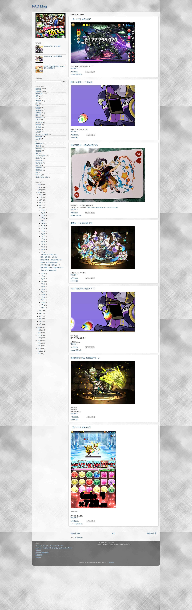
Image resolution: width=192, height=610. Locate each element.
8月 (40, 205)
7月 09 (43, 286)
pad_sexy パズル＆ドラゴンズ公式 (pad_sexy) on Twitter (54, 548)
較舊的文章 (151, 533)
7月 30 (43, 213)
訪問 (37, 172)
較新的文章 (75, 533)
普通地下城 (39, 167)
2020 (39, 332)
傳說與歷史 (39, 136)
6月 (40, 311)
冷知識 (38, 105)
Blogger (111, 562)
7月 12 (43, 279)
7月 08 (43, 289)
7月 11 (43, 281)
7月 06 (43, 294)
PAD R (38, 120)
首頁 (113, 533)
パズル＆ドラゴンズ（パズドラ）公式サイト (50, 545)
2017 (39, 340)
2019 (39, 335)
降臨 (37, 153)
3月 (40, 319)
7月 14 (43, 273)
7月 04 (43, 300)
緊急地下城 (39, 144)
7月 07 (43, 292)
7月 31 (43, 210)
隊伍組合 (38, 110)
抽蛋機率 (38, 101)
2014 (39, 348)
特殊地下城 (39, 122)
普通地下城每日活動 (42, 177)
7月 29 (43, 215)
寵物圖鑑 (38, 91)
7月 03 (43, 302)
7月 (40, 208)
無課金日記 (79, 74)
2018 (39, 338)
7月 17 (43, 247)
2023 (39, 192)
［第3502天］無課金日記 (81, 427)
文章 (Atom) (79, 537)
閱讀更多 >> (74, 68)
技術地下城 (39, 148)
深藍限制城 (39, 170)
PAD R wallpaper (41, 156)
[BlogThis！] (88, 72)
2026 (39, 184)
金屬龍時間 (39, 555)
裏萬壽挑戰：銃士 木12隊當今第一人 (85, 358)
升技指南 (38, 127)
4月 (40, 316)
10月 (41, 200)
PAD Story (39, 175)
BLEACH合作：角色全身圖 (52, 46)
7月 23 (43, 231)
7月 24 (43, 228)
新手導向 (38, 113)
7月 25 (43, 226)
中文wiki (38, 557)
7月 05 (43, 297)
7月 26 (43, 223)
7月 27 (43, 220)
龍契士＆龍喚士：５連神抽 (81, 82)
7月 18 (43, 244)
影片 (37, 98)
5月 (40, 313)
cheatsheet (39, 160)
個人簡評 (38, 129)
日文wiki (38, 550)
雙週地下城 (39, 117)
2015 (39, 346)
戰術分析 (38, 115)
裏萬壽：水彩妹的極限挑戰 (81, 223)
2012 (39, 353)
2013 (39, 351)
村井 (37, 103)
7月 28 (43, 218)
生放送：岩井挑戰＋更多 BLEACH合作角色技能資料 (54, 67)
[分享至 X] (90, 72)
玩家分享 (38, 165)
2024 (39, 190)
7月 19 (43, 242)
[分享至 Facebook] (92, 72)
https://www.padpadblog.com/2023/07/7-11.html (102, 207)
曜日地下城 (39, 163)
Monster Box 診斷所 (42, 134)
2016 (39, 343)
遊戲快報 (78, 215)
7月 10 (43, 284)
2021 (39, 330)
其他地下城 (39, 158)
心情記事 (38, 132)
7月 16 (43, 249)
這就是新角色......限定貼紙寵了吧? (84, 145)
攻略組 (38, 108)
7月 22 (43, 234)
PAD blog (39, 6)
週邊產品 (38, 124)
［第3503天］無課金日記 (81, 19)
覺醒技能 (38, 146)
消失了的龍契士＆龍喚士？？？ (83, 289)
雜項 (77, 137)
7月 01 (43, 307)
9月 (40, 202)
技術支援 (38, 151)
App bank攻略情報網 (42, 552)
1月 (40, 324)
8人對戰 (38, 139)
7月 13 (43, 276)
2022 (39, 327)
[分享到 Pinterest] (94, 72)
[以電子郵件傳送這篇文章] (87, 72)
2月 (40, 321)
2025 (39, 187)
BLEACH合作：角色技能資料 (53, 56)
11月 (40, 197)
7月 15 (43, 252)
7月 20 (43, 239)
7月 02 (43, 305)
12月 (41, 195)
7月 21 (43, 236)
